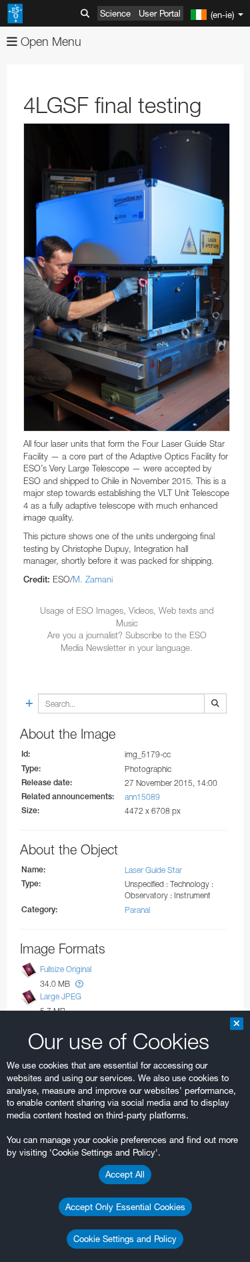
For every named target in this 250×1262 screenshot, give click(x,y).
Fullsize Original (65, 969)
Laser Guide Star (153, 870)
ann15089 (142, 797)
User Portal (160, 13)
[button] (79, 984)
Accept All (125, 1174)
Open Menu (49, 42)
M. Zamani (93, 579)
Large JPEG (60, 996)
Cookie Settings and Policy (125, 1238)
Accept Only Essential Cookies (125, 1206)
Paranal (137, 910)
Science (115, 13)
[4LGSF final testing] (126, 277)
